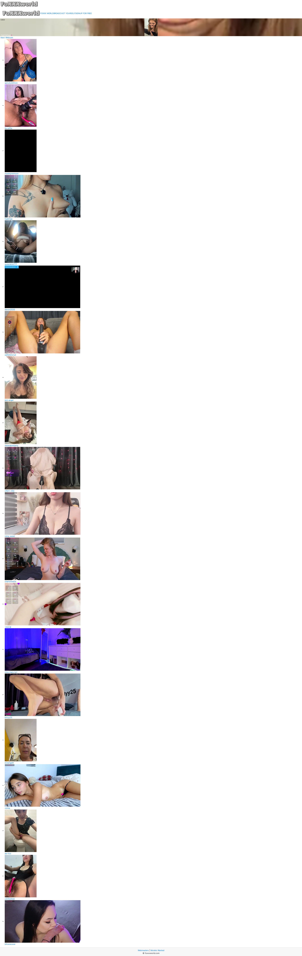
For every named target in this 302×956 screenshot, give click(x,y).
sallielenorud (10, 355)
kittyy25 (8, 717)
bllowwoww (10, 944)
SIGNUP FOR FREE (83, 13)
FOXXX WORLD (47, 13)
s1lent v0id (9, 491)
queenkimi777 (11, 264)
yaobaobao (10, 899)
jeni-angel (9, 400)
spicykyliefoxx (11, 83)
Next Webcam (7, 37)
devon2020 (10, 309)
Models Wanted (157, 950)
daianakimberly (11, 445)
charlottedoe (10, 581)
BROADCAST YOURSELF (64, 13)
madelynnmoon (11, 173)
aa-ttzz (8, 853)
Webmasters (143, 950)
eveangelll (9, 763)
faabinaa (8, 219)
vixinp (7, 808)
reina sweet (10, 536)
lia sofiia (8, 128)
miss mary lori (11, 672)
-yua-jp (8, 627)
